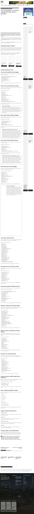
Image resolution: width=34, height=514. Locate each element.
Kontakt (4, 500)
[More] (7, 16)
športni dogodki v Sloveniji (11, 439)
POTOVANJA (26, 5)
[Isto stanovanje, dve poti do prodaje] (13, 485)
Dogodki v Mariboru (6, 8)
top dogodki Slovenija (19, 439)
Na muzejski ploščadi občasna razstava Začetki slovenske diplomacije (4, 457)
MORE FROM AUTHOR (8, 450)
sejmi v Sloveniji (2, 439)
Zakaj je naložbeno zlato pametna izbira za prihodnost (17, 447)
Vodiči (23, 5)
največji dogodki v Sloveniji (3, 438)
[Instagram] (20, 498)
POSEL (21, 5)
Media (6, 500)
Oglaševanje (9, 500)
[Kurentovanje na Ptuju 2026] (11, 109)
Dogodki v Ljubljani (2, 8)
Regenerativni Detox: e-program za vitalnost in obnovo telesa (5, 447)
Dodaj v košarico (25, 190)
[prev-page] (1, 460)
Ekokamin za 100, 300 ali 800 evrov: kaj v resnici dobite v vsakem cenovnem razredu (19, 477)
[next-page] (2, 460)
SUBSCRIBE (5, 487)
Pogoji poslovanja (14, 500)
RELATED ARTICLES (3, 450)
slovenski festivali (6, 439)
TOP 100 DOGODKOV (10, 8)
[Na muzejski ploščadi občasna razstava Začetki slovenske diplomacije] (4, 454)
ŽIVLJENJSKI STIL (14, 5)
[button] (32, 5)
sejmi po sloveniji (17, 438)
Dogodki (18, 5)
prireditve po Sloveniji (9, 438)
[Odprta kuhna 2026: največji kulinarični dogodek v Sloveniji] (11, 160)
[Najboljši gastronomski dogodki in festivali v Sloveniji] (11, 133)
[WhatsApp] (6, 16)
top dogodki (15, 439)
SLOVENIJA (6, 5)
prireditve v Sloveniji (13, 438)
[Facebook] (1, 16)
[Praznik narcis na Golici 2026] (11, 210)
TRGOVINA (2, 5)
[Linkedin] (21, 498)
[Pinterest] (4, 16)
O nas (2, 500)
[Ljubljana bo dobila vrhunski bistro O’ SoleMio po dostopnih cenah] (11, 454)
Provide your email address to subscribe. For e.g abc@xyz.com (5, 485)
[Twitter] (3, 16)
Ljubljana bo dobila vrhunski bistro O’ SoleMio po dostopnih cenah (11, 457)
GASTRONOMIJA (10, 5)
